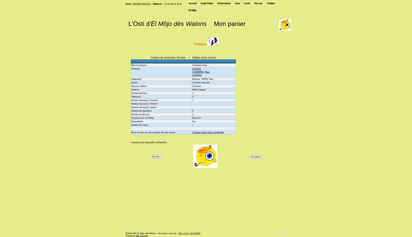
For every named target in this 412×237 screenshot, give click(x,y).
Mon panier (230, 23)
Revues (258, 3)
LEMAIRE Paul (201, 72)
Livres (247, 3)
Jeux (237, 3)
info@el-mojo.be (141, 3)
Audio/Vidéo (207, 3)
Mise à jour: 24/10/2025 (189, 233)
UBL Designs (142, 236)
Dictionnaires (224, 3)
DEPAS (196, 69)
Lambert (197, 75)
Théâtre (271, 3)
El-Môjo (193, 10)
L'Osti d (167, 23)
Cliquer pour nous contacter (208, 132)
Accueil (193, 3)
